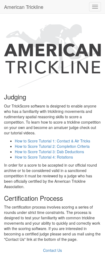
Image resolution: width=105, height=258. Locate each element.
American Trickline (23, 6)
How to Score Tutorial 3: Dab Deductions (49, 151)
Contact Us (52, 250)
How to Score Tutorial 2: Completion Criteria (52, 146)
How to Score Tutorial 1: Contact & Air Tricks (52, 141)
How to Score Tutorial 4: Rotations (44, 157)
